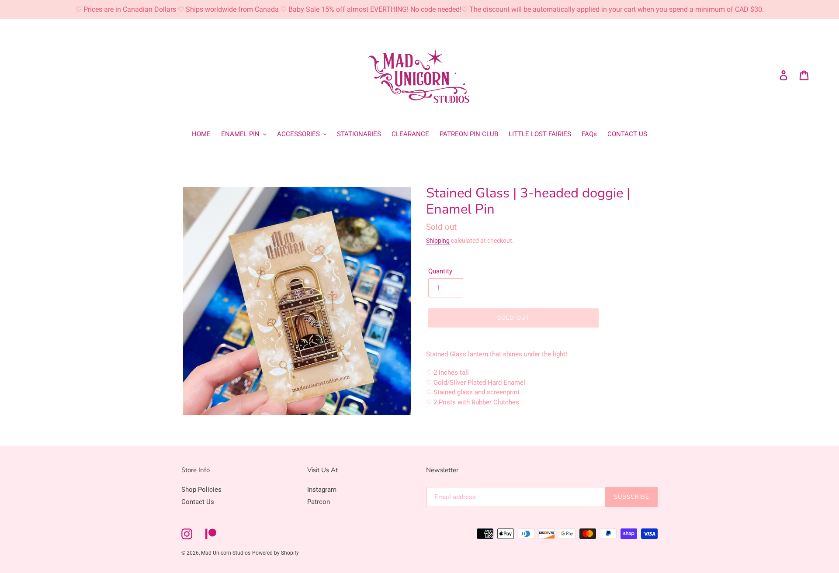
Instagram (321, 490)
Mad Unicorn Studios (225, 553)
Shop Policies (201, 490)
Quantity (440, 271)
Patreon (318, 502)
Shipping (438, 240)
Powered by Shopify (275, 553)
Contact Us (197, 502)
